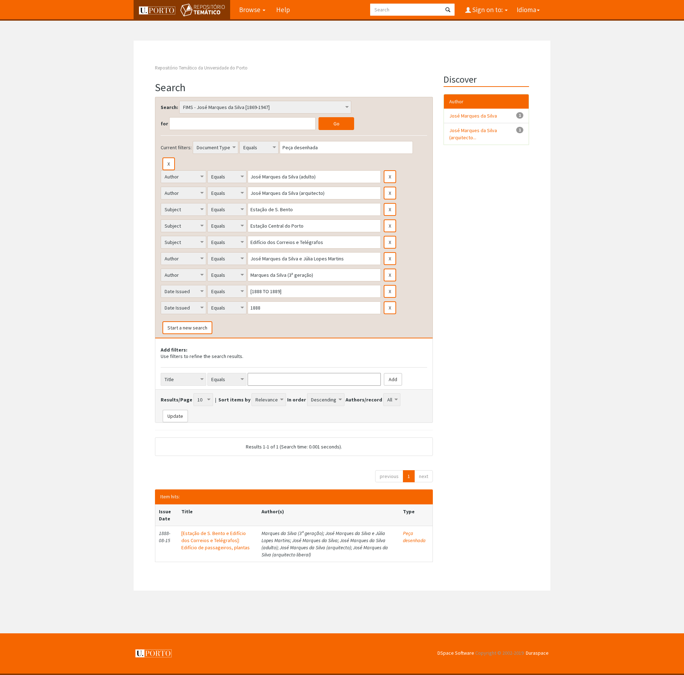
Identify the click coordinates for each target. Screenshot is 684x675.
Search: (169, 107)
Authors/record (364, 399)
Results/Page (176, 399)
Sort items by (234, 399)
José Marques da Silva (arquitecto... (473, 134)
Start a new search (187, 327)
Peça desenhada (414, 537)
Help (283, 9)
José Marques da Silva (473, 116)
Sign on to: (487, 9)
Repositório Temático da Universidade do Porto (201, 68)
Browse (250, 9)
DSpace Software (455, 653)
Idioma (526, 9)
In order (296, 399)
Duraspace (537, 653)
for (164, 123)
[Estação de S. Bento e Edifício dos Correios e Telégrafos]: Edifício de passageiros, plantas (215, 540)
